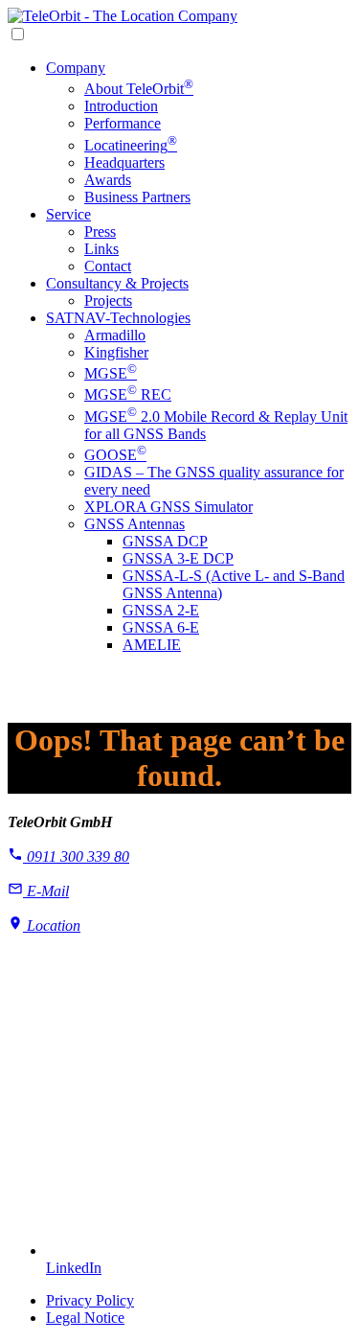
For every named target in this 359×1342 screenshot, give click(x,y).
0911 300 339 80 (76, 856)
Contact (107, 266)
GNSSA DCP (165, 541)
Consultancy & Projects (117, 283)
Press (100, 231)
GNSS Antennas (134, 524)
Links (101, 249)
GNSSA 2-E (161, 610)
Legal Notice (85, 1317)
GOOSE (115, 455)
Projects (108, 300)
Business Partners (137, 197)
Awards (107, 180)
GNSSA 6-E (161, 627)
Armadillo (115, 335)
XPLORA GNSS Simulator (168, 506)
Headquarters (124, 162)
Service (68, 214)
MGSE (110, 373)
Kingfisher (116, 352)
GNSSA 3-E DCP (178, 558)
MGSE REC (127, 394)
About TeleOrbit (138, 89)
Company (75, 67)
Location (51, 925)
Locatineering (130, 145)
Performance (122, 123)
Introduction (121, 106)
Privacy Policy (90, 1300)
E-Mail (46, 891)
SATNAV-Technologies (118, 318)
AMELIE (152, 644)
